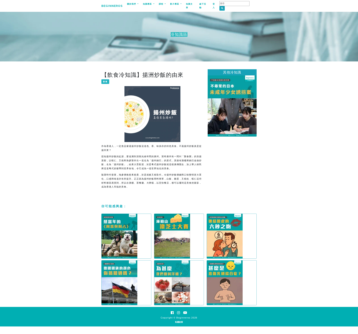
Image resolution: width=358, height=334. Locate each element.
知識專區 (148, 4)
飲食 (105, 81)
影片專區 (175, 4)
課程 (161, 4)
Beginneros (112, 5)
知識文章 (189, 6)
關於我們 (132, 4)
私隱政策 (179, 322)
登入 (214, 6)
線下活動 (202, 6)
